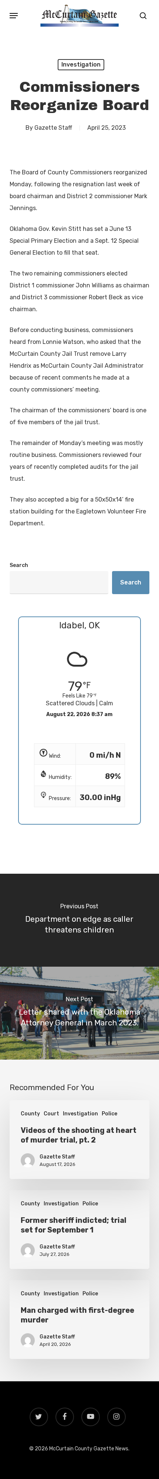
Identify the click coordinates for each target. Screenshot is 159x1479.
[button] (14, 15)
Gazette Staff (53, 127)
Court (51, 1114)
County (30, 1114)
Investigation (81, 64)
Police (109, 1114)
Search (19, 565)
